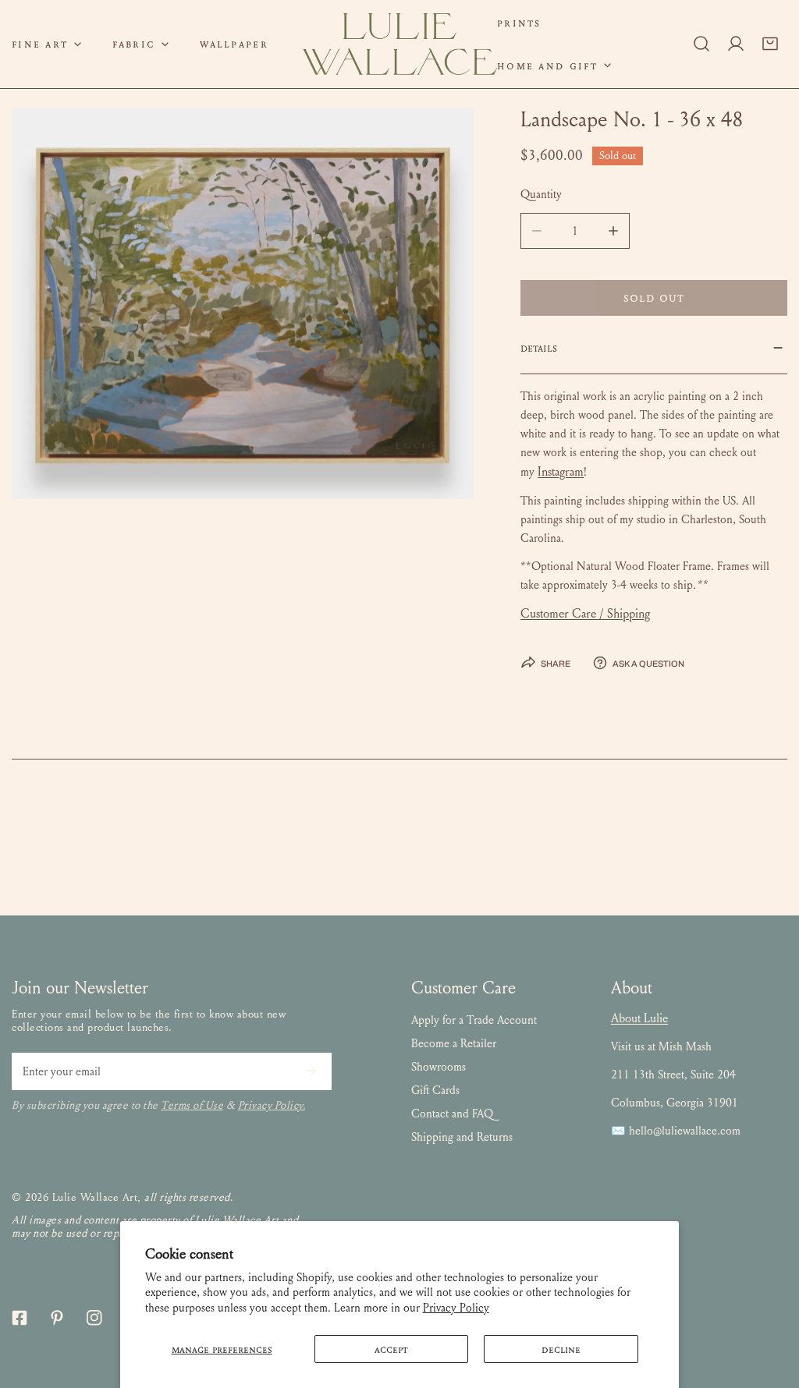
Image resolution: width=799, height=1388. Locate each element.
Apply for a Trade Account (474, 1020)
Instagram (561, 471)
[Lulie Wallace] (399, 44)
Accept (391, 1349)
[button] (140, 44)
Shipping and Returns (462, 1137)
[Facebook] (19, 1318)
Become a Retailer (453, 1043)
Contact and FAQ (452, 1114)
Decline (561, 1349)
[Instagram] (94, 1318)
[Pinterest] (57, 1318)
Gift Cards (435, 1090)
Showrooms (438, 1067)
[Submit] (311, 1071)
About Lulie (639, 1018)
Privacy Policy (456, 1308)
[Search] (701, 44)
